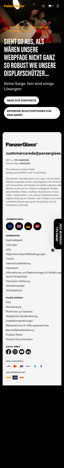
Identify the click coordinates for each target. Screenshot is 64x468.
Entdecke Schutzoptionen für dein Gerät (29, 113)
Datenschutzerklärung (18, 263)
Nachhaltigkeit (14, 240)
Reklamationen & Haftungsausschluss (27, 325)
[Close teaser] (52, 250)
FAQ (8, 302)
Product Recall (14, 334)
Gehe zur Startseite (21, 100)
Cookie (10, 258)
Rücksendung (13, 307)
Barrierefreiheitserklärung (20, 330)
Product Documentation (19, 339)
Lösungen (11, 245)
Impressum (12, 268)
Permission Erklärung (18, 281)
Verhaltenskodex (15, 286)
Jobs (8, 249)
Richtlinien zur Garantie (19, 311)
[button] (59, 234)
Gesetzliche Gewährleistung (22, 316)
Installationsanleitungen (19, 321)
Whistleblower (14, 290)
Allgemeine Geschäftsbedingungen (25, 254)
